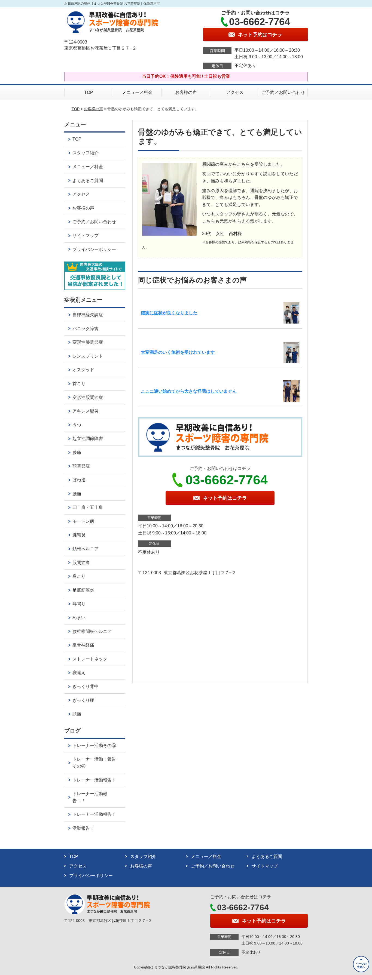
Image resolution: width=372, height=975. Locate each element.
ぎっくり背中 (85, 686)
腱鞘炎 (79, 535)
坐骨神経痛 (83, 645)
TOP (88, 92)
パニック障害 (85, 328)
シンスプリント (87, 356)
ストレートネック (89, 659)
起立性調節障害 (87, 438)
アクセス (234, 92)
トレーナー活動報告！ (94, 780)
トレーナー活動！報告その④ (94, 762)
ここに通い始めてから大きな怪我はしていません (189, 391)
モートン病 (83, 521)
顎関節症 (81, 466)
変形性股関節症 (87, 397)
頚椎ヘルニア (85, 548)
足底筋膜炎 (83, 590)
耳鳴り (79, 603)
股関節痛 (81, 562)
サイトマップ (85, 235)
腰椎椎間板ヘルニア (92, 631)
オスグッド (83, 369)
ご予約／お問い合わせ (283, 92)
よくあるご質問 (87, 180)
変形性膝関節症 (87, 342)
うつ (76, 425)
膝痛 (76, 452)
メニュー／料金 (137, 92)
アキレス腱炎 (85, 411)
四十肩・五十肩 (87, 507)
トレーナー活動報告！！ (89, 797)
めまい (79, 617)
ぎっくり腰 (83, 700)
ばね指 (79, 480)
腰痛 (76, 493)
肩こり (79, 576)
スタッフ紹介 (85, 152)
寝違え (79, 672)
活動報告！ (83, 828)
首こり (79, 383)
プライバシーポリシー (94, 249)
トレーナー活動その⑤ (94, 745)
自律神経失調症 (87, 314)
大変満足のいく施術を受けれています (178, 352)
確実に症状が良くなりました (169, 312)
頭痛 (76, 714)
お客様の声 (186, 92)
